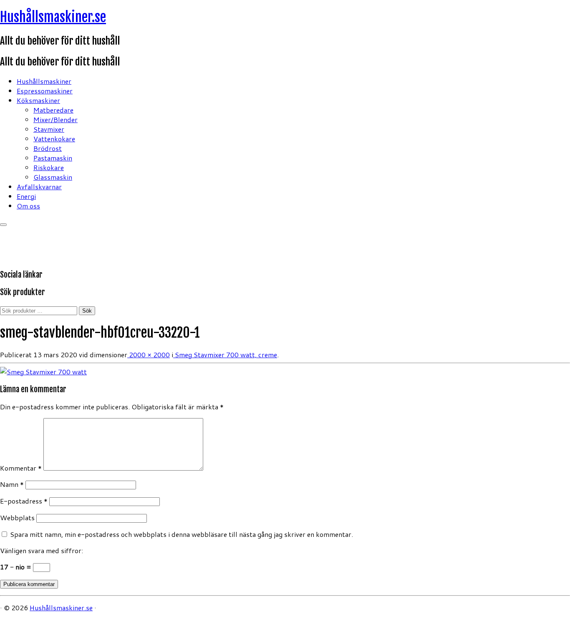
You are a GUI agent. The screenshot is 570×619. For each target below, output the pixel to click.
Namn (12, 484)
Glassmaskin (52, 177)
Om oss (28, 206)
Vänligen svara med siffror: (41, 550)
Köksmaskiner (38, 100)
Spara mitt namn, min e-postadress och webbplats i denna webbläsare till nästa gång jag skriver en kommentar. (181, 534)
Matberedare (53, 110)
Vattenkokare (54, 138)
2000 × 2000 (148, 354)
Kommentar (21, 468)
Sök (87, 311)
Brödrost (47, 148)
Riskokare (48, 167)
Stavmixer (48, 129)
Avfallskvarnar (39, 186)
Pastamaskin (52, 158)
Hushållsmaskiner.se (53, 17)
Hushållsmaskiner (44, 81)
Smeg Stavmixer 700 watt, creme (225, 354)
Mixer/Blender (55, 119)
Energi (26, 196)
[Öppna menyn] (3, 224)
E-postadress (24, 501)
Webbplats (17, 517)
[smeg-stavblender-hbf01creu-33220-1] (43, 371)
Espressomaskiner (45, 90)
